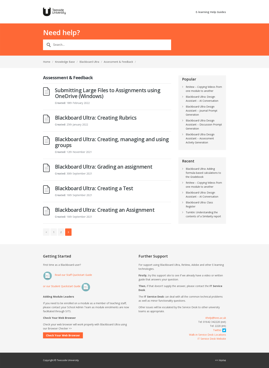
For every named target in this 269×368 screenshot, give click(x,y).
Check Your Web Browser (63, 335)
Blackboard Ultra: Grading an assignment (103, 166)
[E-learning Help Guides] (54, 11)
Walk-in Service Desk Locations (207, 334)
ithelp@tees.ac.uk (216, 318)
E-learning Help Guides (211, 12)
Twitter (217, 330)
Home (46, 61)
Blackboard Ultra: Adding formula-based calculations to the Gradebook (203, 173)
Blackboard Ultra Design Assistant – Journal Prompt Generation (201, 110)
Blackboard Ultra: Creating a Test (94, 188)
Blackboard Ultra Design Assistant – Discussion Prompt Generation (204, 124)
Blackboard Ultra (89, 61)
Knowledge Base (65, 61)
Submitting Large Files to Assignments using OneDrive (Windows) (107, 93)
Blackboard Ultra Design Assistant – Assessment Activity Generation (200, 138)
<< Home (220, 360)
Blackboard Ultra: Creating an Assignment (104, 209)
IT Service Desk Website (211, 338)
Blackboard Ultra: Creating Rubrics (96, 117)
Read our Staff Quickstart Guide (73, 275)
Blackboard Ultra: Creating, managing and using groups (112, 142)
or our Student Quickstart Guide (62, 286)
